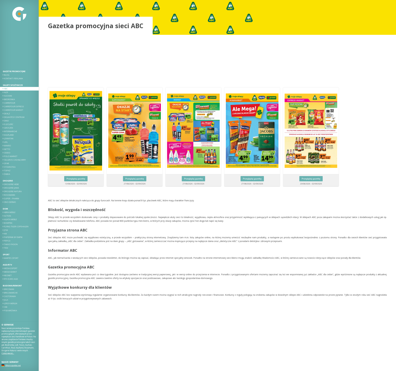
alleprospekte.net (13, 365)
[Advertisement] (19, 47)
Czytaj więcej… (8, 353)
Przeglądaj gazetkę (76, 178)
